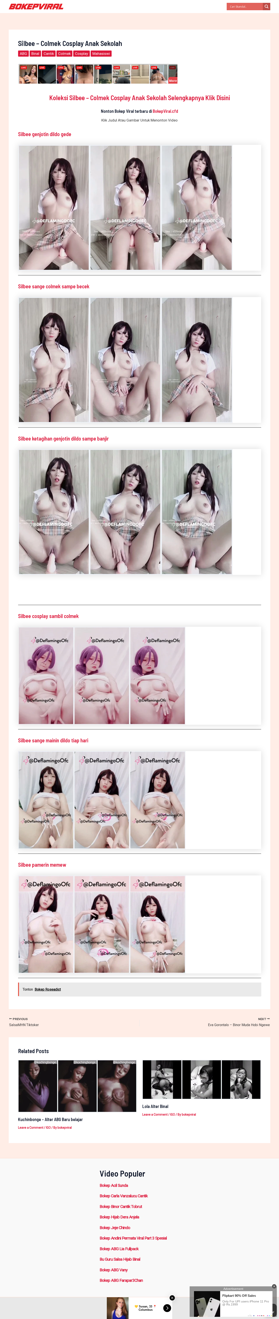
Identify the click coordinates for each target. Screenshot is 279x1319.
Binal (35, 53)
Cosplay (81, 53)
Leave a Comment (30, 1127)
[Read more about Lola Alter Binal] (201, 1079)
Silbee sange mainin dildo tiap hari (53, 740)
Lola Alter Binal (155, 1106)
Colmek (64, 53)
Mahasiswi (101, 53)
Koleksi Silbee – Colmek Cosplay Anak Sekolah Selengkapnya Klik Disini (139, 97)
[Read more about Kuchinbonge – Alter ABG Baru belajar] (77, 1086)
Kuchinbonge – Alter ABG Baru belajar (50, 1119)
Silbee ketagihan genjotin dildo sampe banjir (63, 438)
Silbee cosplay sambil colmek (48, 616)
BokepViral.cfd (165, 111)
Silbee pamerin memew (42, 864)
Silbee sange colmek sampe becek (53, 286)
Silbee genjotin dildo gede (44, 134)
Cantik (49, 53)
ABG (23, 53)
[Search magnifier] (266, 6)
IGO (48, 1127)
